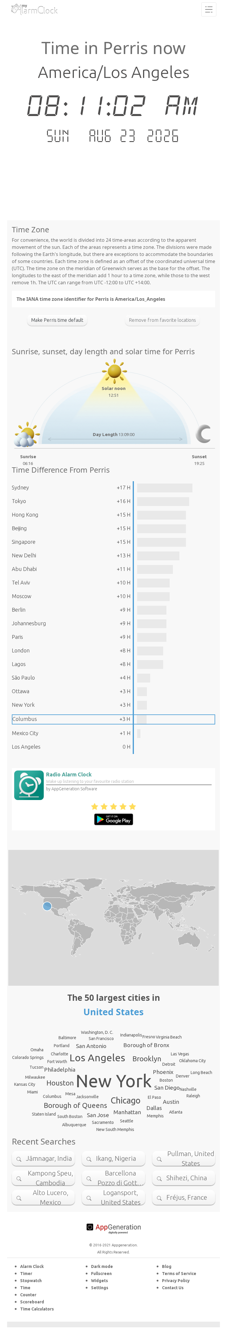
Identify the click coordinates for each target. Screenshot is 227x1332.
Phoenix (163, 1072)
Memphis (155, 1116)
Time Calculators (37, 1309)
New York (23, 705)
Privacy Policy (176, 1280)
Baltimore (67, 1037)
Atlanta (175, 1112)
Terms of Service (179, 1273)
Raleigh (193, 1095)
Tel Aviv (21, 582)
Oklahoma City (192, 1060)
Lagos (19, 664)
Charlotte (59, 1054)
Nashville (188, 1089)
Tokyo (19, 501)
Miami (32, 1092)
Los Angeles (26, 747)
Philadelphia (59, 1069)
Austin (171, 1101)
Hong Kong (25, 515)
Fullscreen (101, 1273)
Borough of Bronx (146, 1045)
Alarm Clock (32, 1266)
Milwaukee (35, 1077)
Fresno (148, 1036)
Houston (60, 1083)
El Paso (154, 1097)
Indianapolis (131, 1035)
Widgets (99, 1280)
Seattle (126, 1121)
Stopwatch (31, 1280)
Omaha (36, 1049)
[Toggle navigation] (208, 9)
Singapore (23, 542)
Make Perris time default (57, 320)
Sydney (20, 487)
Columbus (24, 719)
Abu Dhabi (24, 569)
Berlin (18, 610)
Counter (28, 1294)
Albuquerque (74, 1124)
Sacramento (103, 1122)
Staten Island (44, 1114)
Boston (166, 1080)
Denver (182, 1076)
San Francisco (101, 1038)
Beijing (19, 528)
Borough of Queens (75, 1105)
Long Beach (201, 1072)
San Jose (98, 1115)
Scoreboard (32, 1302)
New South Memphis (115, 1129)
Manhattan (127, 1112)
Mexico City (25, 733)
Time (25, 1287)
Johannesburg (29, 623)
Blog (166, 1266)
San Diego (167, 1087)
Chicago (125, 1100)
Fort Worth (57, 1061)
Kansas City (24, 1084)
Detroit (168, 1064)
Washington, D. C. (97, 1032)
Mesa (70, 1093)
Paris (17, 637)
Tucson (36, 1067)
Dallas (154, 1108)
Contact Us (173, 1287)
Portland (61, 1045)
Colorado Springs (28, 1057)
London (21, 650)
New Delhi (24, 555)
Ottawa (20, 691)
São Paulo (23, 677)
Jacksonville (87, 1096)
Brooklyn (146, 1059)
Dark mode (102, 1266)
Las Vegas (180, 1054)
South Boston (69, 1116)
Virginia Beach (169, 1037)
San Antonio (91, 1046)
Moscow (21, 596)
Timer (26, 1273)
